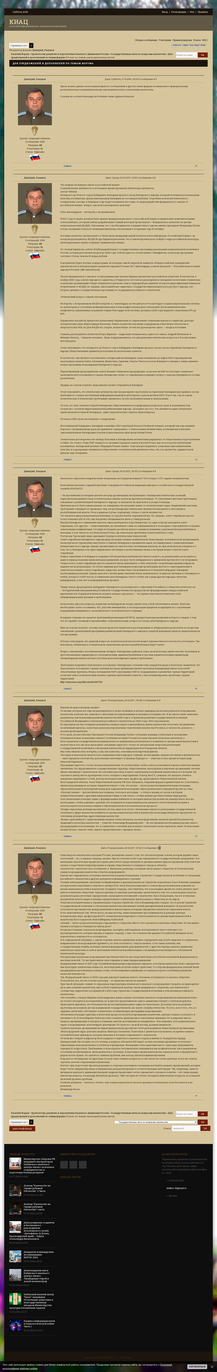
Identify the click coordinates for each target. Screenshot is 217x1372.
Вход (165, 11)
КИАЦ (18, 22)
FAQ (192, 11)
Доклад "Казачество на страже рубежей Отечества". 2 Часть (37, 1188)
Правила (203, 11)
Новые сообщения (146, 40)
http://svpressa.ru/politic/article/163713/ (81, 681)
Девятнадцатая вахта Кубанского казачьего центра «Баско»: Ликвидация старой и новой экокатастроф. (37, 1276)
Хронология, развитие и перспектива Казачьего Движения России (70, 53)
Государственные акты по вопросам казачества (138, 53)
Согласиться (197, 1366)
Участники (165, 40)
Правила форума (182, 40)
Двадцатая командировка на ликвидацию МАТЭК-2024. (39, 1254)
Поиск (197, 40)
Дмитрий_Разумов (43, 50)
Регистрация (178, 11)
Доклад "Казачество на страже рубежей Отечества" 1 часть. (37, 1206)
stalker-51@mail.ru (176, 1188)
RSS (204, 40)
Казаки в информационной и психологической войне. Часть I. (39, 1323)
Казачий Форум (20, 53)
